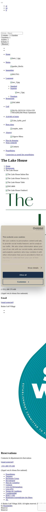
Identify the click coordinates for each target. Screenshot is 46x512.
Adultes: (4, 40)
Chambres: (5, 38)
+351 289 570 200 (8, 466)
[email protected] (7, 302)
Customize (21, 282)
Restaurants (10, 168)
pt (6, 6)
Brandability (8, 506)
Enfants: (4, 42)
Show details (33, 268)
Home (8, 166)
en (6, 8)
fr (6, 10)
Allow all (23, 275)
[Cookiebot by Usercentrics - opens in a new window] (33, 228)
